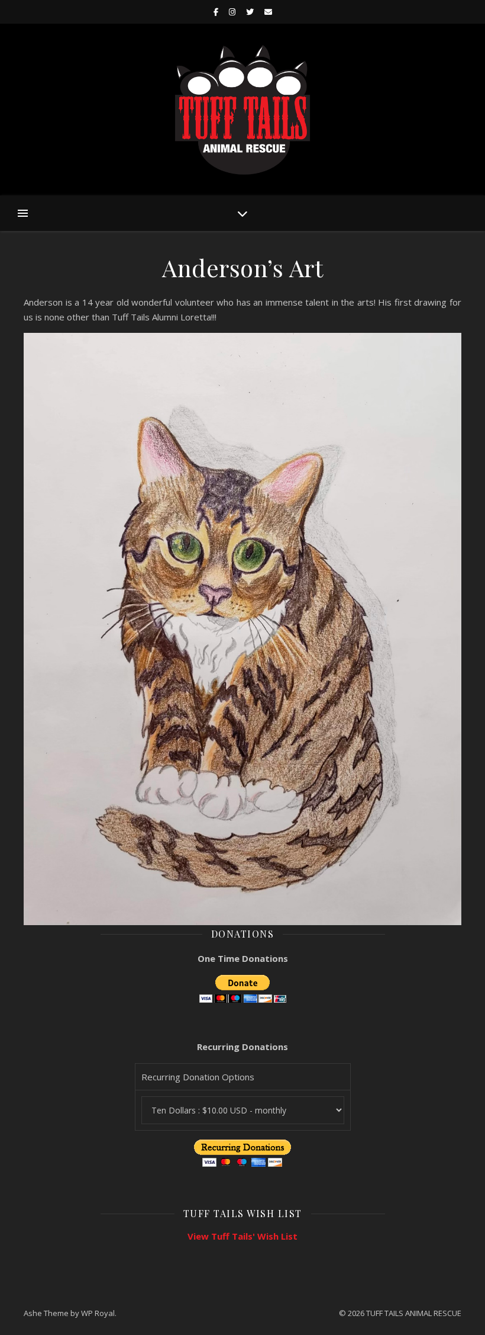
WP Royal (98, 1313)
